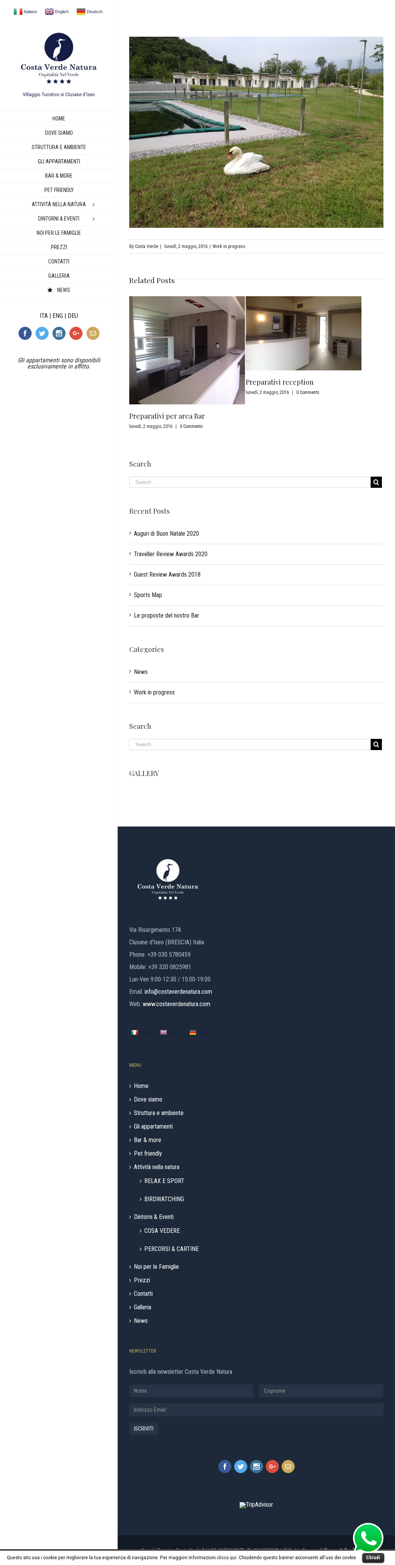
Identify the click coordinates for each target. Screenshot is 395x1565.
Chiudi (373, 1557)
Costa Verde (146, 246)
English (61, 11)
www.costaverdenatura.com (176, 1004)
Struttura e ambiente (159, 1113)
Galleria (142, 1307)
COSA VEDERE (162, 1230)
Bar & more (147, 1140)
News (141, 672)
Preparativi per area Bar (167, 416)
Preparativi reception (280, 382)
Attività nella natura (156, 1167)
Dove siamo (148, 1099)
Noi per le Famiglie (156, 1267)
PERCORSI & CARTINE (171, 1248)
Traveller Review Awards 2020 (171, 554)
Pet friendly (148, 1153)
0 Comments (191, 426)
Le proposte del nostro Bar (166, 615)
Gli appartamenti (153, 1126)
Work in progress (229, 246)
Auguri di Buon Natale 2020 (166, 533)
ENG (57, 315)
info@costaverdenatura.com (178, 991)
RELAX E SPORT (164, 1180)
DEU (73, 315)
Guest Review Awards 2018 (167, 574)
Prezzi (142, 1280)
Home (141, 1086)
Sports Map (148, 595)
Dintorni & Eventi (154, 1217)
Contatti (143, 1294)
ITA (44, 315)
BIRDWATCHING (164, 1198)
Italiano (30, 11)
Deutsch (94, 11)
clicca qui (226, 1557)
